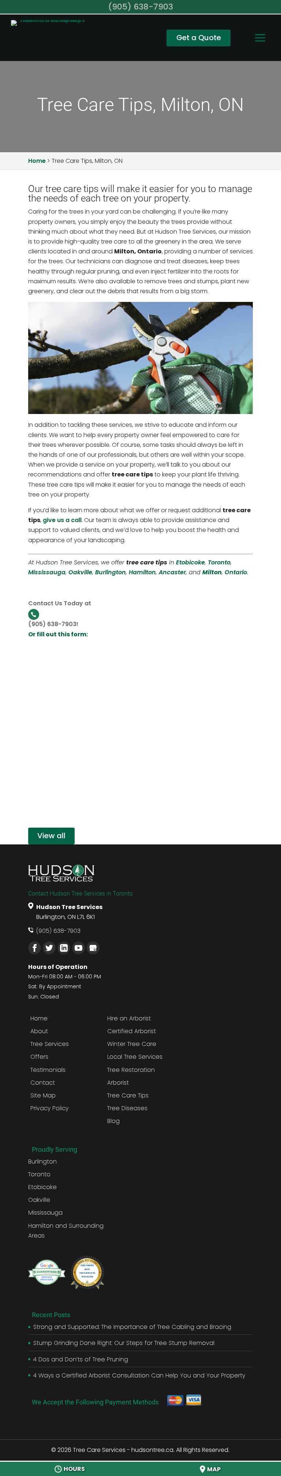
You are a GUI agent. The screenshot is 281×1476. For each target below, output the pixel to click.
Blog (113, 1121)
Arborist (118, 1082)
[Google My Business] (93, 948)
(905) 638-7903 (58, 931)
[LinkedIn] (63, 948)
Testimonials (47, 1070)
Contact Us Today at (59, 603)
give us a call (62, 520)
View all (51, 836)
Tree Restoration (131, 1070)
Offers (39, 1057)
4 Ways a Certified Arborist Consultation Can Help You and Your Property (139, 1375)
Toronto (219, 562)
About (39, 1031)
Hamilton (142, 572)
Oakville (80, 572)
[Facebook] (34, 948)
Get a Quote (198, 37)
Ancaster (172, 572)
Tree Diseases (127, 1108)
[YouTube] (78, 948)
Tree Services (49, 1044)
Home (39, 1018)
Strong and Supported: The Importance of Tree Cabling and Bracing (132, 1327)
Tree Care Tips (128, 1095)
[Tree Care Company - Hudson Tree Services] (49, 37)
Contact (42, 1082)
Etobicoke (190, 562)
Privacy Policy (49, 1108)
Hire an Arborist (129, 1018)
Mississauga (46, 572)
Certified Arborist (131, 1031)
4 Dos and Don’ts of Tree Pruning (80, 1359)
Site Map (43, 1095)
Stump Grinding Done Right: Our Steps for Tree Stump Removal (123, 1343)
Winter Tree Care (131, 1044)
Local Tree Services (134, 1057)
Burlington (110, 572)
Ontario (236, 572)
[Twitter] (49, 948)
